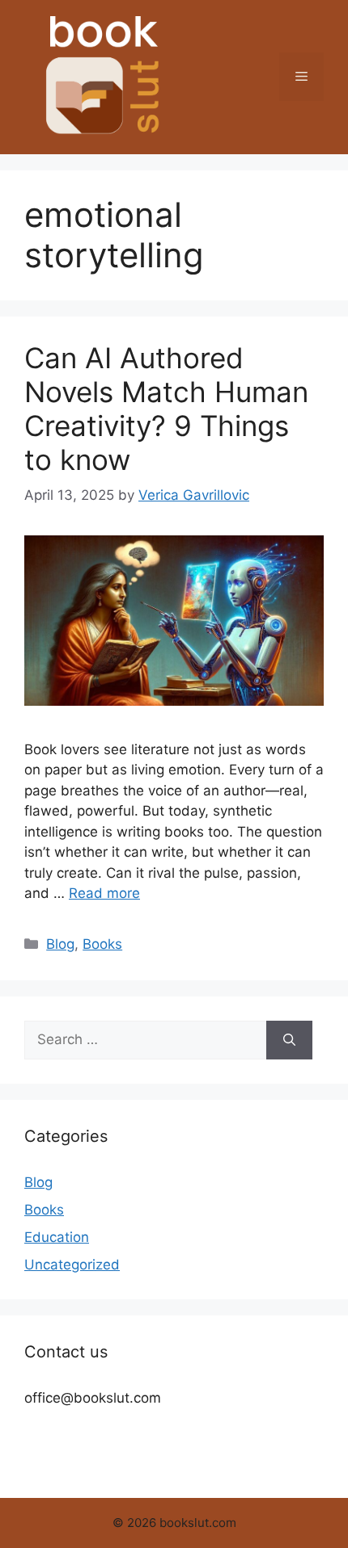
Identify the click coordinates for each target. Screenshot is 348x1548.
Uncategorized (72, 1264)
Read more (104, 893)
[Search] (289, 1040)
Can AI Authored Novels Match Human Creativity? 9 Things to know (166, 408)
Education (56, 1237)
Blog (60, 944)
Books (102, 944)
